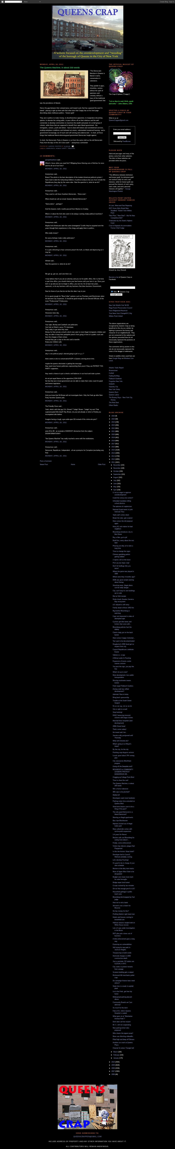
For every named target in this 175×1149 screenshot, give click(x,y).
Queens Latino (114, 395)
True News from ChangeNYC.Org (120, 313)
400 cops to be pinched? (121, 792)
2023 (113, 425)
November (117, 468)
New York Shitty (114, 389)
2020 (113, 434)
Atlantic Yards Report (116, 368)
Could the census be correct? (123, 498)
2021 (113, 431)
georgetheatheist (51, 160)
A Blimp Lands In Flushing (122, 658)
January (116, 1058)
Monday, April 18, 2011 (56, 169)
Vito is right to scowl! (120, 709)
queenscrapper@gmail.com (87, 1136)
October (116, 471)
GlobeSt (112, 384)
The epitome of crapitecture (122, 506)
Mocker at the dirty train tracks (123, 868)
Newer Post (44, 464)
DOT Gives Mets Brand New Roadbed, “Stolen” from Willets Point (120, 210)
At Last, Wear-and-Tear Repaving (120, 205)
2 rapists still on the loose (121, 560)
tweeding (71, 148)
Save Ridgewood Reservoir (118, 311)
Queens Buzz (113, 392)
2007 (113, 1071)
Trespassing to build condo (122, 953)
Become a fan (114, 277)
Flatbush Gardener (115, 378)
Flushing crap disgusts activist (123, 752)
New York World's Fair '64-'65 (119, 305)
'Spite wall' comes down (121, 515)
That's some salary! (119, 729)
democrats (50, 148)
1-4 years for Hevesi (120, 834)
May (115, 487)
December (117, 465)
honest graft (61, 148)
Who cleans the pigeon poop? (123, 1033)
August (116, 477)
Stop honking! (117, 712)
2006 (113, 1074)
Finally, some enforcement (122, 843)
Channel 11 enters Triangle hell (123, 1048)
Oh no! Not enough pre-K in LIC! (124, 889)
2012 (113, 459)
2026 (113, 416)
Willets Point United (115, 316)
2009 (113, 1065)
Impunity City (113, 387)
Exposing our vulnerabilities (122, 944)
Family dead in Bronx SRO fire (123, 608)
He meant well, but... (120, 732)
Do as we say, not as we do (122, 706)
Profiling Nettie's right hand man (124, 914)
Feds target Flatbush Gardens (123, 686)
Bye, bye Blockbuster (120, 820)
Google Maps (117, 358)
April (115, 490)
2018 (113, 440)
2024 (113, 422)
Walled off (116, 795)
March (115, 1052)
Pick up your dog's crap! (121, 563)
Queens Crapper (55, 146)
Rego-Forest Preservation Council (120, 308)
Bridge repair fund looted (121, 882)
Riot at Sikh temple (119, 596)
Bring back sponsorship (121, 697)
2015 (113, 450)
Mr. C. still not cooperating (122, 1025)
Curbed (111, 373)
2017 (113, 444)
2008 (113, 1068)
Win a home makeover (120, 789)
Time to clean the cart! (120, 780)
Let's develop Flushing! (121, 860)
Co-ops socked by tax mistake (123, 885)
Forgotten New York (115, 381)
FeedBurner (127, 141)
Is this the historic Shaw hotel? (123, 851)
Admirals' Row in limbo (120, 694)
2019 (113, 437)
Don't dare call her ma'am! (122, 1022)
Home (73, 464)
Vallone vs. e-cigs (119, 655)
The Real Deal (114, 402)
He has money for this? (121, 911)
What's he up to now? (120, 672)
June (115, 483)
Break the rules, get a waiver (122, 518)
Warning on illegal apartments (123, 817)
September (117, 474)
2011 (113, 462)
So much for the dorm (120, 1008)
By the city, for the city (120, 749)
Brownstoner (113, 370)
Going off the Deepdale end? (122, 766)
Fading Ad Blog (114, 376)
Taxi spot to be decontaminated (123, 641)
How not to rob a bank (120, 902)
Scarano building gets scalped (123, 972)
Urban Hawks (113, 405)
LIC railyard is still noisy (121, 605)
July (115, 480)
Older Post (101, 464)
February (116, 1055)
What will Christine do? (120, 741)
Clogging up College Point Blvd (123, 777)
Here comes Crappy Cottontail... (124, 638)
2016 (113, 447)
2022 (113, 428)
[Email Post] (72, 146)
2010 (113, 1062)
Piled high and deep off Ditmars (123, 1039)
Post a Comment (46, 461)
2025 (113, 419)
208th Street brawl (119, 726)
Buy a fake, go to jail (120, 537)
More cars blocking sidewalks (123, 1036)
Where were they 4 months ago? (124, 577)
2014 (113, 453)
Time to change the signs (121, 551)
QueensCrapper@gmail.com (118, 120)
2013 (113, 456)
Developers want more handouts (124, 798)
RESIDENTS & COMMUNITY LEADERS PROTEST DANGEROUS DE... (123, 772)
